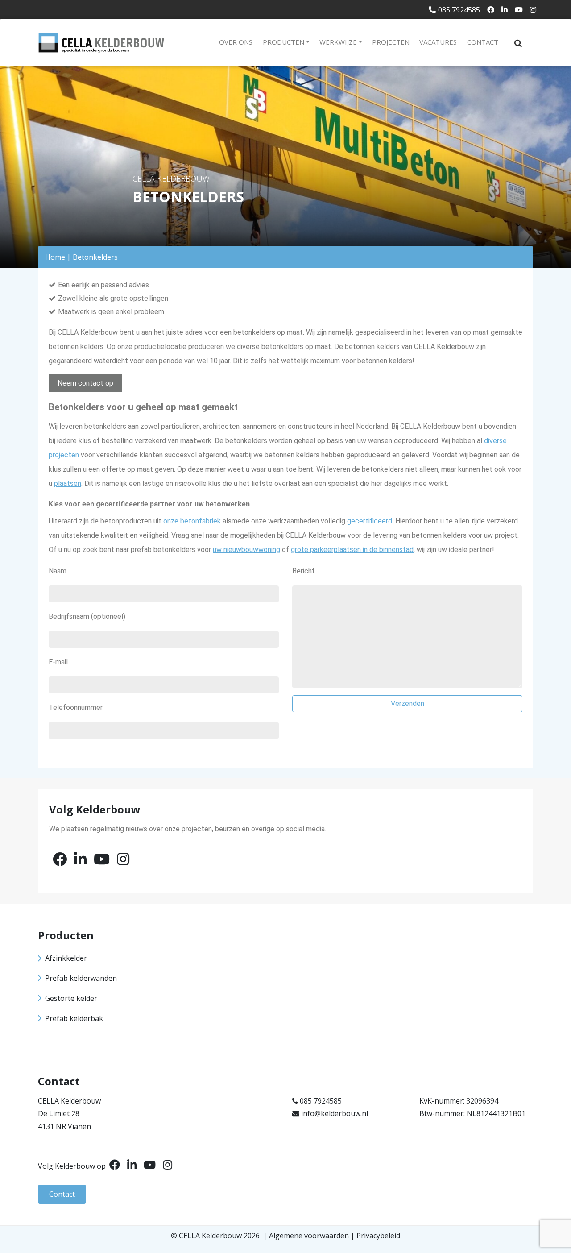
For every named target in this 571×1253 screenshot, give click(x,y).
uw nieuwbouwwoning (246, 549)
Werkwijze (338, 41)
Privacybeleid (378, 1236)
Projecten (391, 41)
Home (55, 257)
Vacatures (438, 41)
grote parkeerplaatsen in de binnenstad (352, 549)
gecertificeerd (369, 521)
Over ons (235, 41)
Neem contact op (85, 383)
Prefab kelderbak (74, 1018)
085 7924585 (459, 10)
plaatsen (67, 483)
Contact (482, 41)
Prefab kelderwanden (81, 978)
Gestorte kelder (71, 998)
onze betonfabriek (192, 521)
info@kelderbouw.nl (334, 1113)
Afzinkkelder (66, 958)
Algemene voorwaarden (309, 1236)
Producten (283, 41)
